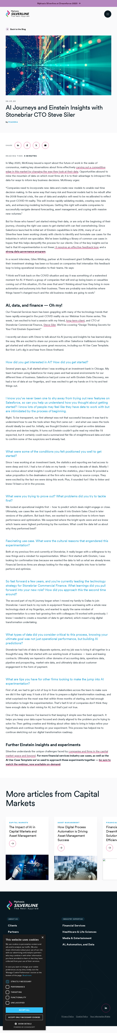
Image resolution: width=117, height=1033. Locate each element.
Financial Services (73, 925)
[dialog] (24, 982)
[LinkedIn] (106, 1008)
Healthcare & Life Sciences (79, 931)
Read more (27, 975)
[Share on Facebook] (27, 145)
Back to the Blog (18, 29)
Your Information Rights (100, 1016)
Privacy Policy (67, 1016)
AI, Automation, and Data (78, 944)
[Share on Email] (45, 145)
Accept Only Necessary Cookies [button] (24, 1017)
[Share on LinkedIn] (18, 145)
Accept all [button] (24, 1010)
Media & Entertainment (77, 938)
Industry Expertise (73, 919)
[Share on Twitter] (36, 145)
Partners (13, 931)
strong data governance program (26, 251)
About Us (13, 919)
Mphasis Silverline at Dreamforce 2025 (57, 3)
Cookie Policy (82, 1016)
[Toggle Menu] (107, 14)
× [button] (42, 937)
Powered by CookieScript (24, 1027)
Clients (12, 925)
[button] (24, 1023)
